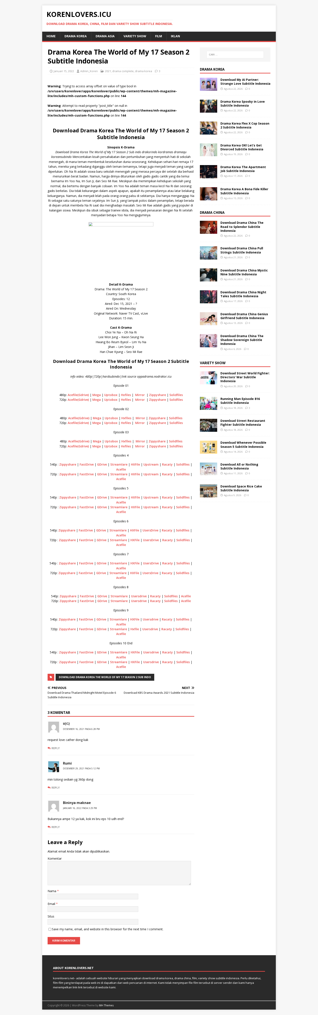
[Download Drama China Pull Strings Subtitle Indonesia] (208, 257)
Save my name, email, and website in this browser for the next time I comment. (107, 929)
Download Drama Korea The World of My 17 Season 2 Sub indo (105, 677)
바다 (66, 723)
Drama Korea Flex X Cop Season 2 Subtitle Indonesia (244, 125)
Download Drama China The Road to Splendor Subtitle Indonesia (241, 226)
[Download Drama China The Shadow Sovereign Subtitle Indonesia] (208, 345)
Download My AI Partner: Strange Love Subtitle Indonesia (245, 82)
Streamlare (118, 464)
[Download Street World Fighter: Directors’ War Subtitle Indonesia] (208, 382)
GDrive (102, 464)
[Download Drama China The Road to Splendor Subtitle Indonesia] (208, 231)
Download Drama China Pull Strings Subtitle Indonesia (241, 250)
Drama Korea (212, 69)
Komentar (55, 858)
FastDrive (87, 464)
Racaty (167, 464)
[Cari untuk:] (235, 54)
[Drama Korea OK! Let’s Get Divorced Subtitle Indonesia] (208, 154)
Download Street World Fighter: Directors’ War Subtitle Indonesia (245, 377)
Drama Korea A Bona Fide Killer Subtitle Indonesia (244, 191)
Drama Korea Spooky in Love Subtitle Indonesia (242, 103)
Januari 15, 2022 (64, 71)
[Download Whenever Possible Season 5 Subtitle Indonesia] (208, 451)
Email (52, 904)
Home (51, 36)
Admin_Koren (89, 71)
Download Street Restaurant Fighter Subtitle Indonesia (242, 423)
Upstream (151, 464)
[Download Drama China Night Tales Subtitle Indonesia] (208, 301)
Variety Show (135, 36)
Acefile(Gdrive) (78, 395)
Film (158, 36)
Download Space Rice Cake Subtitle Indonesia (241, 488)
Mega (96, 395)
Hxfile (134, 629)
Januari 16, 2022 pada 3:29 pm (80, 808)
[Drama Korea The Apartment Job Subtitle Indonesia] (208, 176)
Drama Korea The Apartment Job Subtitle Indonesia (243, 169)
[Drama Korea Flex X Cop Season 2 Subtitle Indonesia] (208, 132)
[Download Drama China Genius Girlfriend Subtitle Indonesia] (208, 323)
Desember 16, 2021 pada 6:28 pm (81, 729)
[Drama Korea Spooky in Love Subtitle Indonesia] (208, 110)
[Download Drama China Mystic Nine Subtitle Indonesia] (208, 279)
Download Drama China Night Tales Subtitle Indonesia (243, 294)
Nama (52, 891)
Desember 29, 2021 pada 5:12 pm (81, 768)
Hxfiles (126, 395)
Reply (55, 748)
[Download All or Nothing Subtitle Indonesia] (208, 473)
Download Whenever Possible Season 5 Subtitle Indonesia (243, 444)
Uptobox (110, 395)
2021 (108, 71)
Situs (51, 916)
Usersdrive (139, 596)
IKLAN (175, 36)
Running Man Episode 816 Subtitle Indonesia (240, 401)
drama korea (75, 36)
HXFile (135, 464)
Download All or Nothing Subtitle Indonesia (239, 466)
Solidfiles (176, 395)
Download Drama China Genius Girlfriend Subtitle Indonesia (244, 316)
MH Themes (106, 1005)
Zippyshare (157, 395)
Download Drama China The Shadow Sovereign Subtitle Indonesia (241, 340)
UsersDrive (150, 530)
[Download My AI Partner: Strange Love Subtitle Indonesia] (208, 88)
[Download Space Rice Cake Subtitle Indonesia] (208, 495)
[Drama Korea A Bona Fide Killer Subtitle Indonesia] (208, 198)
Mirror (140, 395)
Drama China (212, 212)
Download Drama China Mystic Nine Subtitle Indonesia (244, 272)
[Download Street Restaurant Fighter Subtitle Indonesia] (208, 429)
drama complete (123, 71)
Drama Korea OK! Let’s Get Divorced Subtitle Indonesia (241, 147)
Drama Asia (105, 36)
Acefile (121, 469)
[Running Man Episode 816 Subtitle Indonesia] (208, 407)
